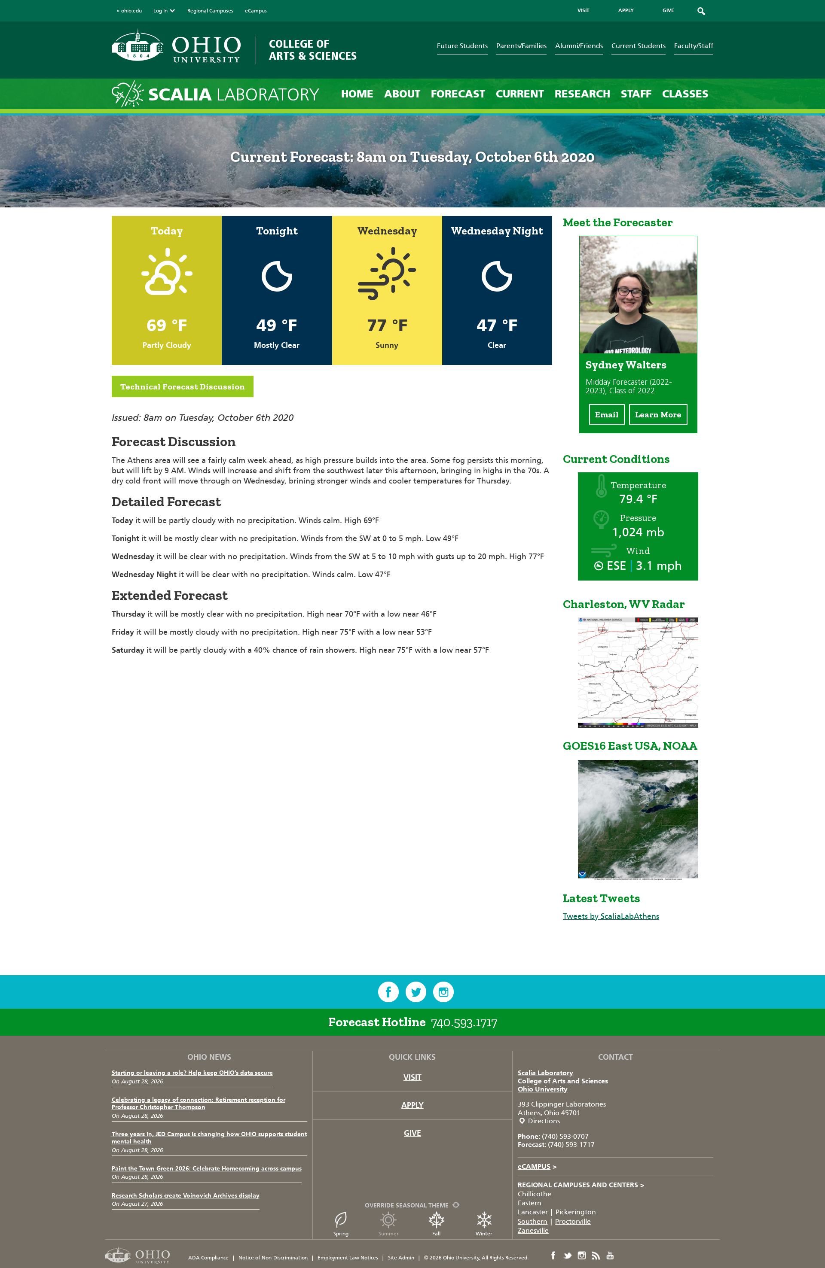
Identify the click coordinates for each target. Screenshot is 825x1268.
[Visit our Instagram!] (443, 992)
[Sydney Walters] (638, 351)
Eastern (529, 1203)
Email (607, 414)
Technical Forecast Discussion (182, 386)
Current (520, 94)
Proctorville (573, 1221)
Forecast (458, 94)
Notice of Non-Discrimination (273, 1258)
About (402, 94)
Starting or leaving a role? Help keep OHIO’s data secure (192, 1072)
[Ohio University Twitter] (567, 1255)
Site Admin (401, 1258)
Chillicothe (534, 1194)
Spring (340, 1234)
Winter (484, 1234)
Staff (636, 94)
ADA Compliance (208, 1258)
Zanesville (533, 1230)
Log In (160, 11)
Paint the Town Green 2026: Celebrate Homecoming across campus (207, 1168)
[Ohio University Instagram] (581, 1255)
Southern (532, 1221)
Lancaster (533, 1212)
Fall (436, 1234)
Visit (412, 1077)
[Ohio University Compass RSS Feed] (596, 1255)
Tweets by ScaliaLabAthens (611, 916)
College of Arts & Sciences (313, 50)
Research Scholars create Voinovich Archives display (186, 1195)
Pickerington (576, 1212)
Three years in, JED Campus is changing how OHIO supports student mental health (209, 1138)
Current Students (638, 46)
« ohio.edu (129, 11)
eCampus (256, 11)
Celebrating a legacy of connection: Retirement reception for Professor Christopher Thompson (198, 1103)
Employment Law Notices (348, 1258)
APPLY (626, 10)
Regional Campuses (210, 11)
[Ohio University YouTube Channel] (610, 1255)
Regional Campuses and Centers (581, 1185)
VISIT (584, 10)
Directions (544, 1121)
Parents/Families (521, 46)
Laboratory (234, 94)
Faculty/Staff (693, 46)
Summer (389, 1234)
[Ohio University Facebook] (553, 1255)
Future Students (462, 46)
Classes (685, 94)
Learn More (658, 414)
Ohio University (543, 1089)
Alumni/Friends (579, 46)
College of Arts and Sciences (563, 1081)
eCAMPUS (537, 1166)
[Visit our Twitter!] (416, 992)
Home (357, 94)
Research (582, 94)
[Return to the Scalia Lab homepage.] (130, 93)
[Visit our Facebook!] (388, 992)
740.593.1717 (464, 1022)
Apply (412, 1105)
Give (412, 1133)
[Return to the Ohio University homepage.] (176, 45)
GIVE (668, 10)
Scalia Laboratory (545, 1073)
